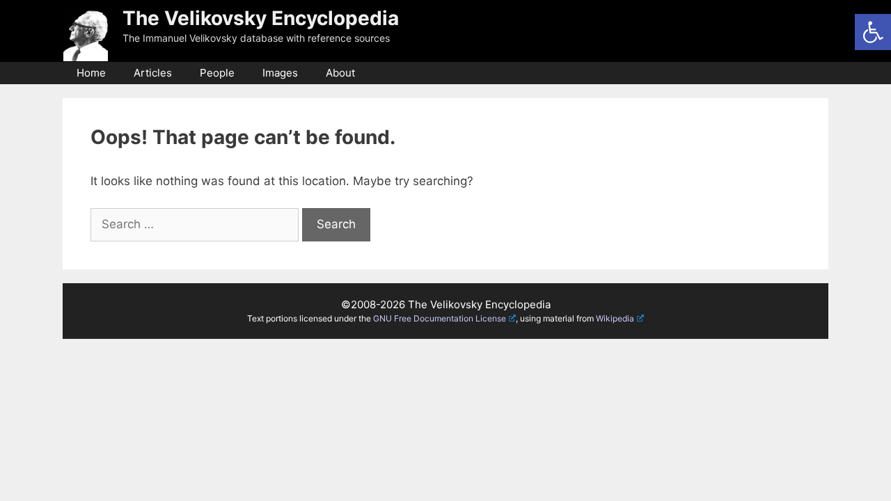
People (217, 72)
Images (280, 72)
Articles (153, 72)
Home (91, 72)
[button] (873, 32)
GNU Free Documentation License (439, 318)
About (340, 72)
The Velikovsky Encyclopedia (261, 18)
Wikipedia (615, 318)
